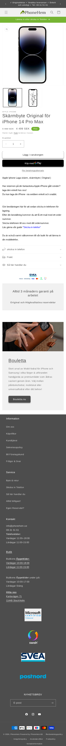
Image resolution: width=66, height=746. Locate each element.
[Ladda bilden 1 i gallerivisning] (12, 97)
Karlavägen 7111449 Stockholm (15, 596)
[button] (6, 12)
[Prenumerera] (52, 702)
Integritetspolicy (20, 739)
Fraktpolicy (51, 739)
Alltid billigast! (13, 501)
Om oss (10, 427)
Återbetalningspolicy (54, 734)
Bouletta (17, 360)
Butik (9, 552)
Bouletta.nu (19, 399)
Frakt (16, 133)
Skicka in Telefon (15, 487)
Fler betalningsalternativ (33, 170)
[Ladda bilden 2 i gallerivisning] (32, 97)
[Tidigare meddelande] (5, 4)
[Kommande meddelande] (60, 4)
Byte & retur (12, 480)
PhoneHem (15, 734)
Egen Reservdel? (15, 508)
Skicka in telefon (31, 227)
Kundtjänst (11, 440)
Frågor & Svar (13, 461)
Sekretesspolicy (14, 447)
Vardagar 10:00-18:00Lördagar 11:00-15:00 (18, 562)
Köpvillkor (11, 433)
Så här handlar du (15, 494)
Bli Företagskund (15, 454)
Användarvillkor (36, 739)
